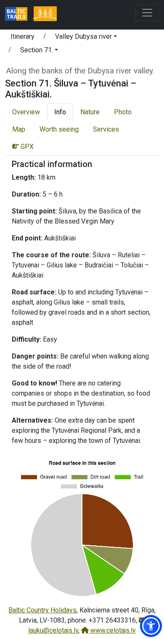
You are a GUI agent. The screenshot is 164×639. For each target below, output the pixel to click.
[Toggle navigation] (147, 12)
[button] (86, 38)
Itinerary (22, 36)
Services (106, 129)
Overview (26, 112)
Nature (90, 112)
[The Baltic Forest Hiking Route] (45, 15)
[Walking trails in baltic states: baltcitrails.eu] (19, 15)
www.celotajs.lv (112, 630)
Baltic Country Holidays (42, 610)
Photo (123, 112)
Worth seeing (59, 129)
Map (18, 129)
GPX (26, 147)
